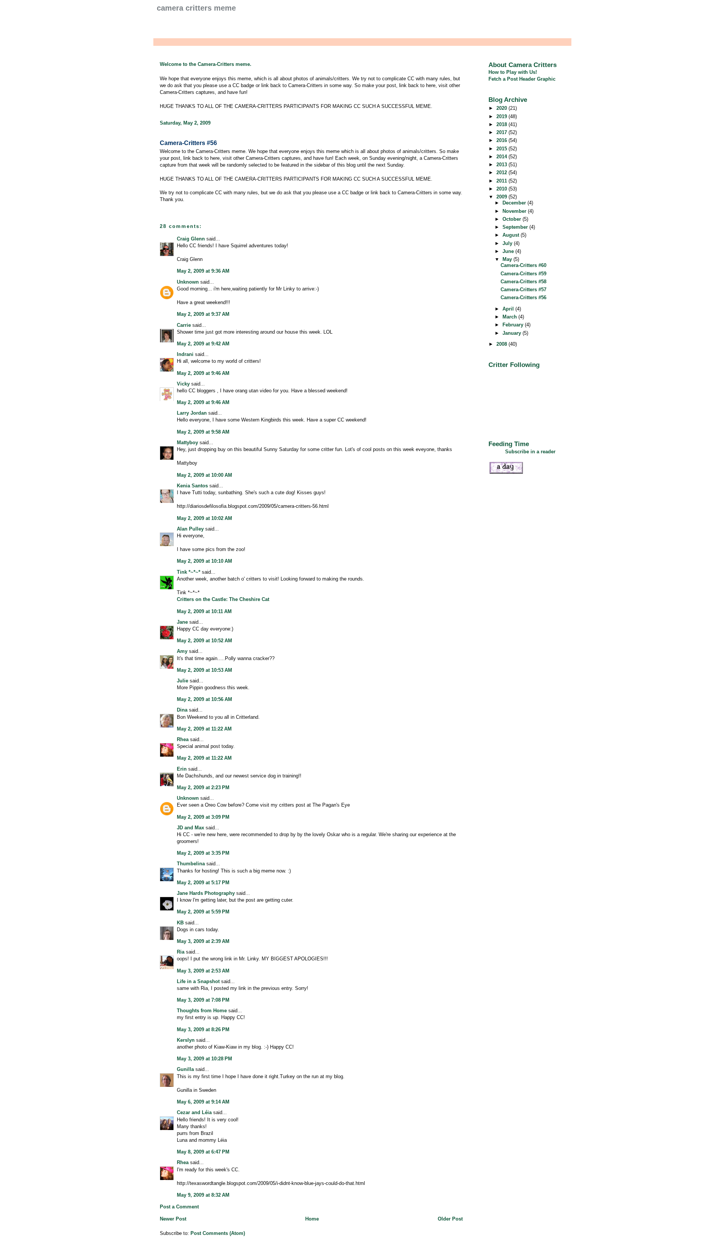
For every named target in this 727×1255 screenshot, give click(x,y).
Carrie (184, 325)
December (514, 203)
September (515, 227)
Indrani (185, 354)
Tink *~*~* (188, 572)
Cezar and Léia (194, 1112)
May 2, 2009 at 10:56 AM (204, 699)
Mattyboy (187, 442)
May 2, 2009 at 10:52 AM (204, 640)
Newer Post (173, 1219)
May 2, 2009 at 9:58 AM (203, 432)
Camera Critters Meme (196, 8)
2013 (502, 164)
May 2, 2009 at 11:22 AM (204, 729)
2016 (502, 140)
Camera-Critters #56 (188, 143)
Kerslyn (186, 1040)
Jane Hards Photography (206, 893)
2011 (502, 181)
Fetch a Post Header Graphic (521, 79)
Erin (182, 769)
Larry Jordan (192, 413)
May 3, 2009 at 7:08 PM (203, 1000)
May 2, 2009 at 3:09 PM (203, 817)
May (507, 259)
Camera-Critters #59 (523, 273)
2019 (502, 116)
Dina (182, 710)
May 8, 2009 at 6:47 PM (203, 1152)
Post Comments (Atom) (217, 1233)
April (508, 309)
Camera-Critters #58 (523, 281)
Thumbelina (191, 863)
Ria (180, 952)
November (515, 211)
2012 (502, 172)
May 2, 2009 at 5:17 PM (203, 882)
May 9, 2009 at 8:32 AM (203, 1195)
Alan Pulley (190, 529)
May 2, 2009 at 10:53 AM (204, 670)
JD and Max (190, 827)
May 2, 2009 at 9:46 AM (203, 373)
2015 (502, 148)
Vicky (183, 384)
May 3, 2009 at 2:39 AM (203, 941)
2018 (502, 124)
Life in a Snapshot (198, 981)
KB (180, 923)
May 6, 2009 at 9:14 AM (203, 1102)
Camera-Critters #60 (523, 265)
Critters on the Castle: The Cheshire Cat (223, 599)
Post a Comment (179, 1207)
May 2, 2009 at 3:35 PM (203, 853)
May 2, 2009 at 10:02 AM (204, 518)
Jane (182, 622)
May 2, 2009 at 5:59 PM (203, 912)
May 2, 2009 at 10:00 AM (204, 475)
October (512, 219)
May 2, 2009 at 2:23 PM (203, 787)
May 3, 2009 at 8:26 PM (203, 1029)
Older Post (450, 1219)
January (512, 333)
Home (312, 1219)
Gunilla (185, 1069)
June (508, 251)
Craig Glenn (191, 239)
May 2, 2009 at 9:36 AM (203, 271)
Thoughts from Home (202, 1010)
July (508, 243)
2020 (502, 108)
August (511, 235)
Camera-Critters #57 (523, 289)
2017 (502, 132)
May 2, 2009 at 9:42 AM (203, 344)
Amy (182, 651)
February (513, 325)
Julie (182, 681)
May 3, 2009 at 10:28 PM (204, 1058)
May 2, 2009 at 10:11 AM (204, 611)
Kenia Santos (192, 486)
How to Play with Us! (512, 72)
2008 (502, 344)
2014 (502, 156)
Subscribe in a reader (530, 451)
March (510, 317)
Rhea (183, 739)
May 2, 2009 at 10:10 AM (204, 561)
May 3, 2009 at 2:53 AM (203, 971)
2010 (502, 189)
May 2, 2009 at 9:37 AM (203, 314)
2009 (502, 197)
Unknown (188, 282)
